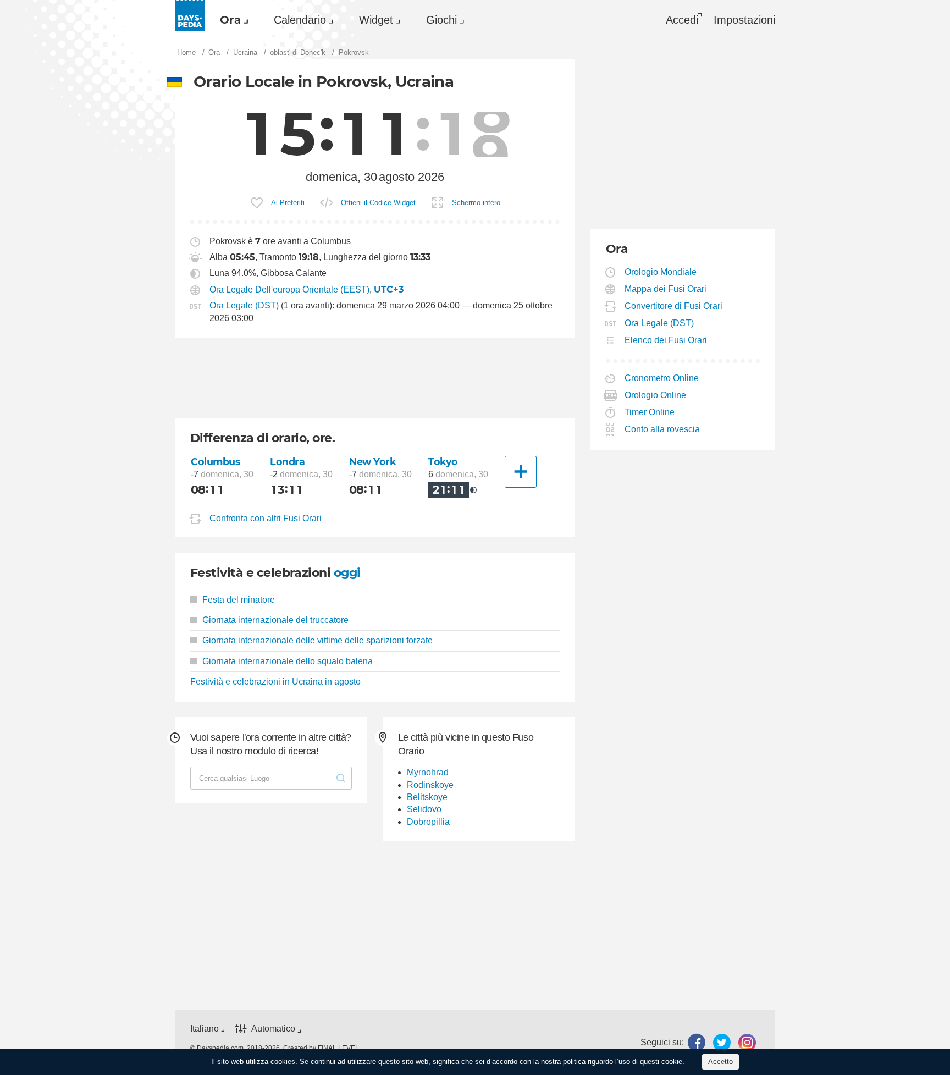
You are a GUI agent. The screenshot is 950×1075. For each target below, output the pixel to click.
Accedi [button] (682, 20)
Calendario (300, 20)
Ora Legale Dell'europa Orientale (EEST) (289, 289)
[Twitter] (722, 1042)
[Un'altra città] (521, 472)
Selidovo (424, 809)
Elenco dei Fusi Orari (666, 340)
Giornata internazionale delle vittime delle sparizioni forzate (317, 640)
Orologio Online (655, 395)
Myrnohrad (428, 772)
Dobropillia (428, 821)
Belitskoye (427, 797)
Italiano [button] (204, 1028)
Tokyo (443, 461)
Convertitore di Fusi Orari (673, 306)
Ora (230, 19)
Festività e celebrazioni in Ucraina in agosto (275, 681)
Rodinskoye (430, 785)
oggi (347, 572)
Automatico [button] (273, 1029)
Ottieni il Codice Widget (378, 203)
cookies (282, 1061)
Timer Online (650, 412)
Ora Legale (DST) (244, 305)
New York (372, 461)
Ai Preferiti (288, 203)
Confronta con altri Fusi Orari (265, 518)
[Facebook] (696, 1042)
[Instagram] (747, 1042)
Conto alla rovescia (662, 429)
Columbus (215, 461)
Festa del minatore (238, 599)
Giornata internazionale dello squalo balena (287, 661)
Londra (287, 461)
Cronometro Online (662, 378)
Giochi (441, 20)
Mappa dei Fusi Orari (665, 289)
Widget (376, 20)
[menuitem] (231, 20)
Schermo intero (476, 203)
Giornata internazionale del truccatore (275, 620)
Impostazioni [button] (744, 20)
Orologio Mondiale (661, 272)
